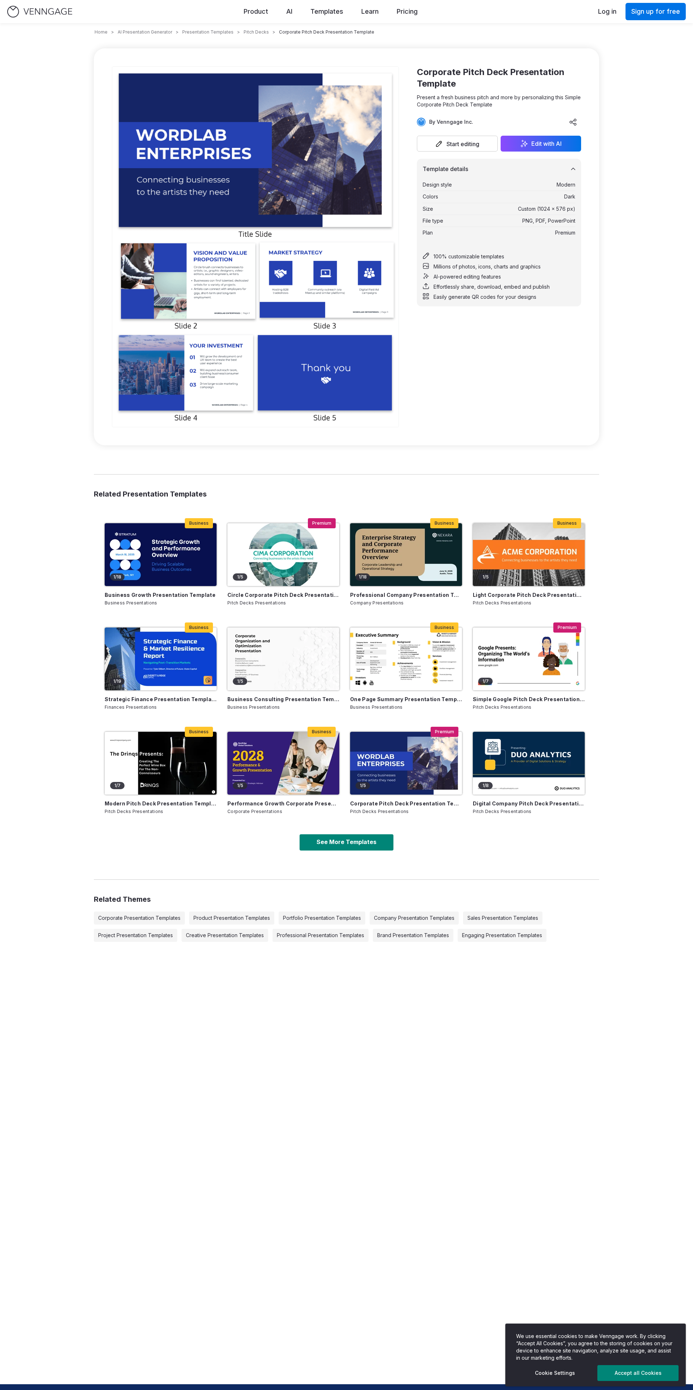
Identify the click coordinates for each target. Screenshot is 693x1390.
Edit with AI (546, 143)
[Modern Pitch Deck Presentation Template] (161, 763)
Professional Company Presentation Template (406, 595)
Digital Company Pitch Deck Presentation (529, 803)
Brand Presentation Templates (413, 935)
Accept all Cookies (638, 1373)
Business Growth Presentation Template (160, 595)
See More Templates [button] (346, 841)
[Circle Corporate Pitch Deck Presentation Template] (283, 554)
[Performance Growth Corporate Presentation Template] (283, 763)
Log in (607, 11)
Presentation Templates (208, 32)
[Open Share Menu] (573, 122)
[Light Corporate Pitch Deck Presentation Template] (529, 554)
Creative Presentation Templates (225, 935)
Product (256, 11)
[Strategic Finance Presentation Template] (161, 659)
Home (101, 32)
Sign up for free (655, 11)
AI (289, 11)
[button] (457, 144)
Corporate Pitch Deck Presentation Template (406, 803)
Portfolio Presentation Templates (322, 918)
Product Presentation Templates (231, 918)
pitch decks (256, 32)
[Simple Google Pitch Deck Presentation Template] (529, 659)
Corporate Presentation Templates (139, 918)
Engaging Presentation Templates (502, 935)
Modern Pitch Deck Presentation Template (161, 803)
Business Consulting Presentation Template (283, 699)
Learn (370, 11)
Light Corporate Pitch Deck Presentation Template (529, 595)
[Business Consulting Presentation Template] (283, 659)
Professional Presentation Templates (320, 935)
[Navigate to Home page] (39, 12)
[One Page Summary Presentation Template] (406, 659)
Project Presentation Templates (135, 935)
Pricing (407, 11)
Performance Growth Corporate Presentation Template (283, 803)
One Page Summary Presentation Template (406, 699)
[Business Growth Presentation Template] (161, 554)
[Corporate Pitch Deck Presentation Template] (406, 763)
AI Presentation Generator (145, 32)
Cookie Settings (555, 1373)
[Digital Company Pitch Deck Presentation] (529, 763)
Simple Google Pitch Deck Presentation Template (529, 699)
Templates (326, 11)
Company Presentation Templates (414, 918)
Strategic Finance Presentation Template (161, 699)
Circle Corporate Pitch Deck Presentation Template (283, 595)
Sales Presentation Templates (502, 918)
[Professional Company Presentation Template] (406, 554)
